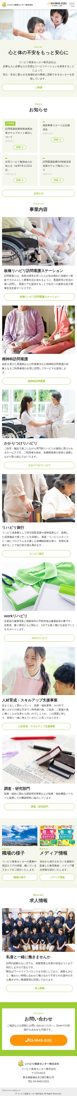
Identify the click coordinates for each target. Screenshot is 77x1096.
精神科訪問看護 (36, 381)
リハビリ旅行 (36, 553)
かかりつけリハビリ (40, 465)
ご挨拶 (38, 87)
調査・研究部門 (39, 806)
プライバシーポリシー (11, 1090)
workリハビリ (39, 638)
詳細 (18, 147)
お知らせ (39, 193)
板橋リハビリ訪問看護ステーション (39, 296)
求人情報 (40, 988)
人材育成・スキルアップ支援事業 (36, 726)
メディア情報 (57, 877)
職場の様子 (20, 877)
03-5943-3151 (59, 3)
